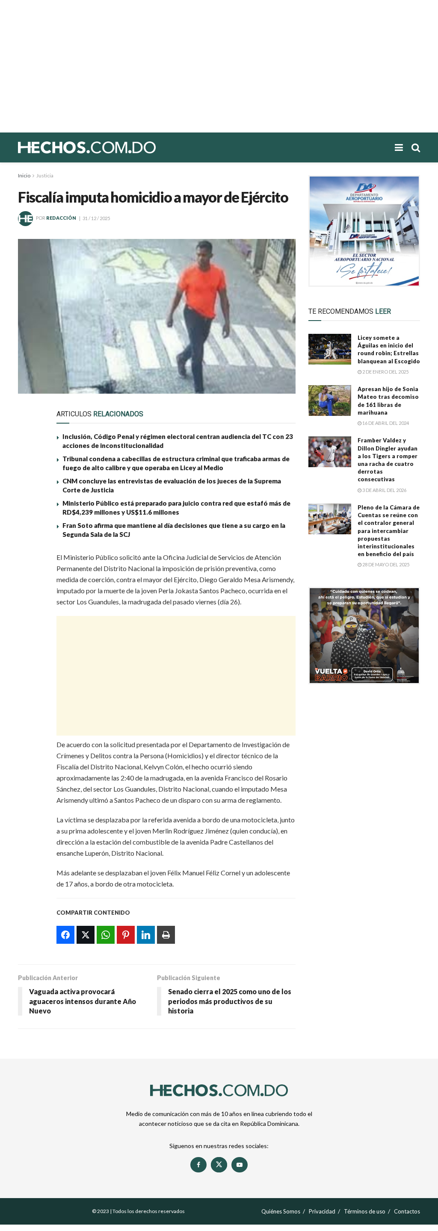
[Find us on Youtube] (239, 1164)
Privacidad (322, 1211)
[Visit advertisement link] (364, 231)
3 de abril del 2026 (383, 490)
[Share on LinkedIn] (30, 640)
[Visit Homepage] (116, 147)
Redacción (61, 218)
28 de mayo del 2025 (385, 564)
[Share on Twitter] (30, 581)
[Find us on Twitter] (219, 1164)
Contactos (407, 1211)
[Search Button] (415, 147)
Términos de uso (364, 1211)
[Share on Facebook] (30, 561)
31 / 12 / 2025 (96, 218)
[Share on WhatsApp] (30, 601)
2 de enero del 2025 (384, 371)
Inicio (24, 175)
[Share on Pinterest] (30, 620)
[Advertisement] (219, 66)
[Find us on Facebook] (198, 1164)
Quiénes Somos (280, 1211)
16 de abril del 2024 (385, 423)
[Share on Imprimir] (30, 660)
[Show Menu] (399, 147)
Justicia (44, 175)
